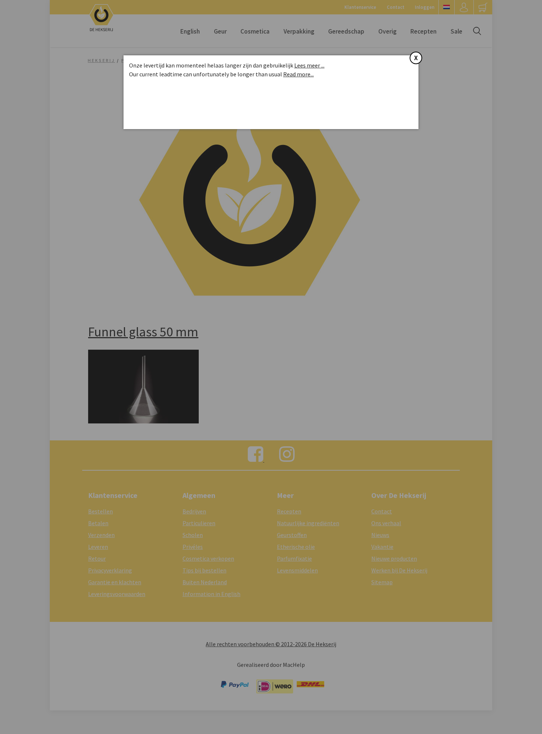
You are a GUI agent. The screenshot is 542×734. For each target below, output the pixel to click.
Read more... (298, 74)
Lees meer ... (309, 65)
